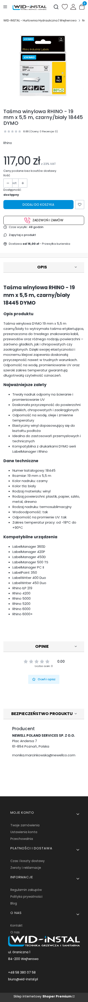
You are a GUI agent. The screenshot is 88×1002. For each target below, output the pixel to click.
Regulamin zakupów (26, 890)
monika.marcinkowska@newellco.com (43, 755)
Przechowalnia (21, 839)
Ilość (6, 175)
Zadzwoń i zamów (47, 220)
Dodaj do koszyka (38, 204)
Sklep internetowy (43, 996)
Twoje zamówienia (24, 825)
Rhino (7, 143)
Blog (13, 903)
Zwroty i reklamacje (25, 867)
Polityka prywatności (26, 896)
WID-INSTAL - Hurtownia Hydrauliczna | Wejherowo (40, 20)
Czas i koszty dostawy (27, 861)
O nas (15, 932)
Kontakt (16, 925)
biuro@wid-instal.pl (23, 979)
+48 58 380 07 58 (22, 972)
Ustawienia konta (23, 832)
